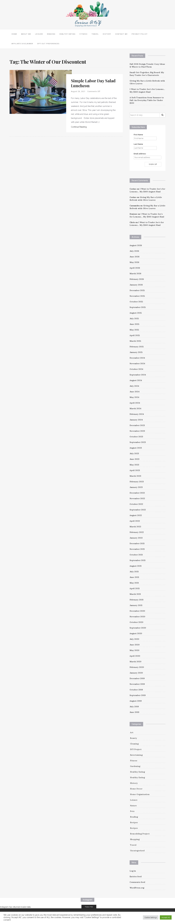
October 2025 (136, 301)
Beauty (133, 738)
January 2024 (136, 419)
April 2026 (135, 268)
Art (131, 732)
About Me (26, 34)
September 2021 (137, 560)
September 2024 (138, 375)
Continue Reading (79, 127)
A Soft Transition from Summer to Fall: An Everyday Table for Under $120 (147, 100)
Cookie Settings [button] (151, 917)
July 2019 (134, 706)
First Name (138, 135)
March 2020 (135, 661)
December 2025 (137, 290)
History (107, 34)
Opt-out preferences (48, 44)
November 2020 (137, 616)
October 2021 (136, 554)
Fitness (84, 34)
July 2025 (134, 318)
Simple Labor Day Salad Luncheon (93, 83)
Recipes (134, 822)
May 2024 (134, 397)
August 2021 (136, 566)
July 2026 (134, 251)
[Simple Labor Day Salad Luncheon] (41, 92)
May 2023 (134, 464)
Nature (133, 805)
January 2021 (136, 605)
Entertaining (136, 755)
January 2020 (136, 673)
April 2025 (135, 335)
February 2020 (137, 667)
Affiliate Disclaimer (22, 44)
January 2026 (136, 285)
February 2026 (137, 279)
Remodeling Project (140, 833)
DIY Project (136, 749)
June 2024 (134, 391)
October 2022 (136, 504)
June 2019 (134, 712)
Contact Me (121, 34)
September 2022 (138, 509)
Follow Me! (89, 907)
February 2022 (137, 532)
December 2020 (137, 611)
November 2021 (137, 549)
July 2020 (134, 639)
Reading (51, 34)
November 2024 (137, 363)
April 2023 (135, 470)
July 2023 (134, 453)
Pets (132, 811)
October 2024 (136, 369)
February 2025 (137, 346)
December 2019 (137, 678)
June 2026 (134, 256)
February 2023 (137, 481)
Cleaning (134, 743)
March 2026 (135, 273)
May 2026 (134, 262)
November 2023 (137, 431)
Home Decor (136, 788)
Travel (95, 34)
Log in (133, 871)
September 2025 (138, 307)
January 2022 (136, 538)
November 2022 (137, 498)
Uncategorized (137, 850)
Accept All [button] (165, 917)
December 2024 (137, 358)
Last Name (138, 144)
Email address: (140, 154)
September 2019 (138, 695)
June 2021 (134, 577)
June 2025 (134, 324)
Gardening (135, 766)
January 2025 (136, 352)
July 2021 (134, 571)
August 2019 (136, 701)
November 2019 (137, 684)
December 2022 (137, 493)
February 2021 (136, 599)
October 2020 (136, 622)
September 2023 (138, 442)
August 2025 (136, 313)
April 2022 (135, 521)
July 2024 (134, 386)
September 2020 (138, 628)
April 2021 (135, 588)
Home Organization (140, 794)
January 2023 (136, 487)
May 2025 (134, 330)
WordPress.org (137, 888)
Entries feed (136, 876)
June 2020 (135, 644)
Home (14, 34)
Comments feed (137, 882)
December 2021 (137, 543)
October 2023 (136, 436)
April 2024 (135, 403)
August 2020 (136, 633)
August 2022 (136, 515)
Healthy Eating (67, 34)
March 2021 (135, 594)
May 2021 (134, 583)
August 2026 (136, 245)
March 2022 (135, 526)
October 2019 (136, 689)
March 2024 (135, 408)
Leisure (39, 34)
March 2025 (135, 341)
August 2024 (136, 380)
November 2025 (137, 296)
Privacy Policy (140, 34)
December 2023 (137, 425)
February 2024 (137, 414)
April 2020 (135, 656)
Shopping (135, 839)
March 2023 (135, 476)
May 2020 (134, 650)
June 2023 (134, 459)
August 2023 (136, 448)
